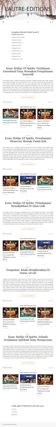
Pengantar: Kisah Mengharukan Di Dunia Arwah (28, 271)
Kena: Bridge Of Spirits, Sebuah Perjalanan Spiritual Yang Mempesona (28, 338)
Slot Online (18, 45)
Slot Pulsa (18, 56)
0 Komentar (50, 102)
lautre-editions (8, 102)
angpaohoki (14, 414)
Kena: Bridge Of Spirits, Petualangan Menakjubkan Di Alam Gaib (28, 204)
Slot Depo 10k (19, 42)
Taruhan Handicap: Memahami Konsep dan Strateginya (27, 189)
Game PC (28, 65)
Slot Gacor (18, 53)
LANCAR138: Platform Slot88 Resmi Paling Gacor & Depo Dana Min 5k (28, 123)
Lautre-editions (28, 9)
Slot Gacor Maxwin (20, 37)
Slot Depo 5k (19, 40)
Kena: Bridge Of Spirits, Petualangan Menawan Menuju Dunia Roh (28, 139)
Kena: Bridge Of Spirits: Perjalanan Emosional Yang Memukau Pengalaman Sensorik (28, 71)
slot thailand (14, 412)
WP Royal (14, 424)
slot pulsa (14, 409)
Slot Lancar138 (19, 59)
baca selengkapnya (28, 97)
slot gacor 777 (19, 50)
